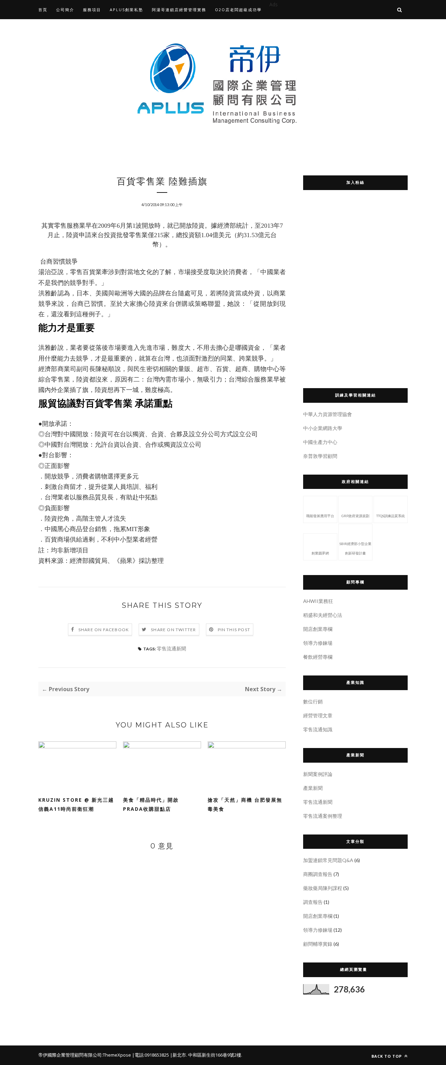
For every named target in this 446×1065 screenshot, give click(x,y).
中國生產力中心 (320, 442)
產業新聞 (313, 788)
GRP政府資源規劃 (355, 516)
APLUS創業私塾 (126, 9)
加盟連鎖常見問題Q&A (328, 860)
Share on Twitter (173, 629)
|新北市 (178, 1055)
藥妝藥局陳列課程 (322, 888)
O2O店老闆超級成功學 (238, 9)
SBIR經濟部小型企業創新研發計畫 (355, 548)
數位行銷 (313, 701)
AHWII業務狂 (318, 601)
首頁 (42, 9)
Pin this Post (234, 629)
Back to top (387, 1056)
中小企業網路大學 (322, 428)
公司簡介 (65, 9)
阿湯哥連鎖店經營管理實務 (179, 9)
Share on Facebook (103, 629)
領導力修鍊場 (317, 643)
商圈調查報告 (317, 874)
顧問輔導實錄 (317, 944)
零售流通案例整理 (322, 816)
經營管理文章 (317, 715)
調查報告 (313, 902)
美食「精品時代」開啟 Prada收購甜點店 (153, 804)
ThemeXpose (117, 1055)
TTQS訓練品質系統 (390, 516)
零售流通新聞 (171, 648)
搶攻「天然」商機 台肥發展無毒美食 (245, 804)
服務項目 (92, 9)
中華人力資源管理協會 (327, 414)
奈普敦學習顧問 (320, 456)
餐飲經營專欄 (317, 657)
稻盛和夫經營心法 (322, 615)
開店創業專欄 (317, 629)
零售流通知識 (317, 729)
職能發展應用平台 (320, 516)
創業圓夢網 (320, 553)
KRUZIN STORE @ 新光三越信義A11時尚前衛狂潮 (76, 804)
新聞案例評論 (317, 774)
